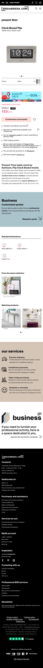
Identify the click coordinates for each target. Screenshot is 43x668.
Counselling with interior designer (13, 522)
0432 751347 (15, 3)
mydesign (8, 554)
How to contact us (8, 470)
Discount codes (7, 542)
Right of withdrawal (8, 505)
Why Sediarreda (7, 485)
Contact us (20, 154)
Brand (4, 571)
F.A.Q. (4, 512)
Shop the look (6, 556)
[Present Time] (21, 20)
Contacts (6, 462)
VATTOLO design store (9, 473)
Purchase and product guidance (12, 500)
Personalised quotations (10, 527)
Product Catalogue (8, 568)
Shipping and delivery (9, 510)
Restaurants (6, 588)
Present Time (29, 144)
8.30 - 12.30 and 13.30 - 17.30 (12, 468)
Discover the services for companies (24, 437)
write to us (33, 147)
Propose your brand (8, 490)
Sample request (7, 525)
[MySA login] (32, 3)
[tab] (21, 76)
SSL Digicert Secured (21, 659)
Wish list (4, 544)
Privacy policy (12, 617)
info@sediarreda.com (31, 627)
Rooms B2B (5, 586)
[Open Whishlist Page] (36, 3)
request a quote (15, 135)
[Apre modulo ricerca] (36, 8)
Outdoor (4, 593)
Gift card (4, 576)
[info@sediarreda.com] (7, 3)
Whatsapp (30, 151)
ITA (3, 3)
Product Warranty (7, 502)
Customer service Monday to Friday (14, 465)
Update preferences (14, 619)
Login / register (7, 537)
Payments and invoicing (10, 507)
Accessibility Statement (27, 620)
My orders (5, 539)
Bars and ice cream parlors (11, 591)
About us (5, 483)
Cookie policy (29, 617)
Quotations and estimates (10, 595)
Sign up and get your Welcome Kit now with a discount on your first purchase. (21, 606)
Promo (4, 573)
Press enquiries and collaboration (13, 488)
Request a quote (29, 219)
